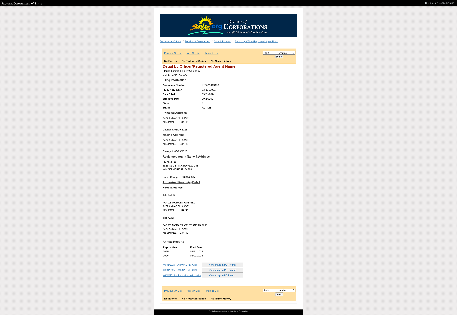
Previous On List (173, 53)
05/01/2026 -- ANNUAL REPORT (180, 264)
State (166, 103)
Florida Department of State (15, 3)
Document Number (174, 85)
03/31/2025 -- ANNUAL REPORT (180, 270)
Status (166, 107)
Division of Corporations (197, 41)
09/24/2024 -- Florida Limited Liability (182, 275)
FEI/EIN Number (172, 89)
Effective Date (171, 98)
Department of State (170, 41)
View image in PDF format (222, 264)
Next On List (193, 53)
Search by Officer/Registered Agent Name (256, 41)
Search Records (222, 41)
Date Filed (169, 94)
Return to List (212, 53)
